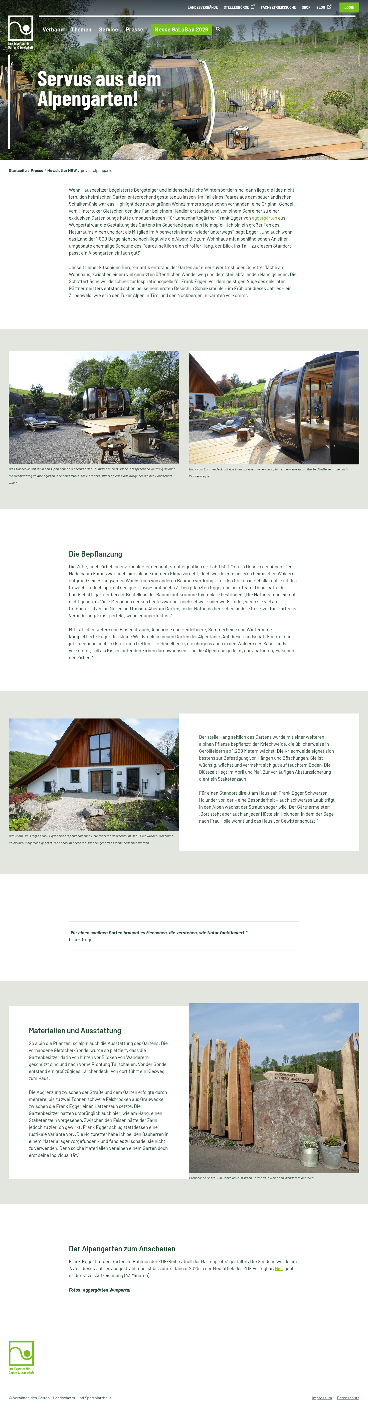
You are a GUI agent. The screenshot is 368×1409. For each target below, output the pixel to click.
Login (349, 7)
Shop (306, 7)
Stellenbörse (236, 7)
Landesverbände (203, 7)
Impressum (322, 1397)
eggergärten (264, 218)
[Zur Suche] (218, 29)
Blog (320, 7)
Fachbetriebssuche (278, 7)
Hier (279, 1268)
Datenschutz (348, 1397)
